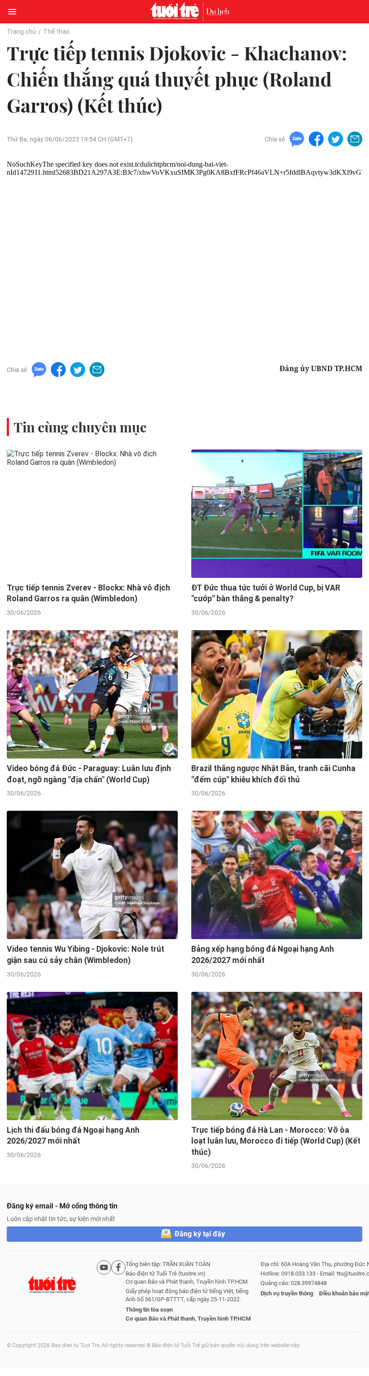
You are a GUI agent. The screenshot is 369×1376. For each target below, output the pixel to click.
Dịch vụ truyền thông (287, 1293)
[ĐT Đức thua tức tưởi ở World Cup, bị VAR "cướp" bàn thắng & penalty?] (276, 514)
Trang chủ (21, 31)
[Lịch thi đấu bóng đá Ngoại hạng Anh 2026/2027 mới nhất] (92, 1056)
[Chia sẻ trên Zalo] (296, 138)
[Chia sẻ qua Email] (354, 138)
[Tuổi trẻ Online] (176, 12)
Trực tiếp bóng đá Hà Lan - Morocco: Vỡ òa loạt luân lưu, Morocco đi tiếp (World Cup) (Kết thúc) (275, 1141)
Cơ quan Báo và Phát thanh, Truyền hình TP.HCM (188, 1318)
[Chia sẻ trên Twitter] (335, 138)
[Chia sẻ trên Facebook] (316, 138)
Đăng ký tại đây (200, 1234)
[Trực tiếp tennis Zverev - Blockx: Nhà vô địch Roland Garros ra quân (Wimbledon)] (92, 514)
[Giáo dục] (218, 11)
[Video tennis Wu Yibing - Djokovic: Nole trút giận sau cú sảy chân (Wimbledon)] (92, 875)
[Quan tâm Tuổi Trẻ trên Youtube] (104, 1291)
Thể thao (56, 31)
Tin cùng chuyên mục (80, 427)
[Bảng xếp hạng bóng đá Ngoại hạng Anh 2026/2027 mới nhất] (276, 875)
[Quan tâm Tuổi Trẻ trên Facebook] (118, 1291)
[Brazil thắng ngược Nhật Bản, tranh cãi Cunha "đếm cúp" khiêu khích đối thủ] (276, 694)
